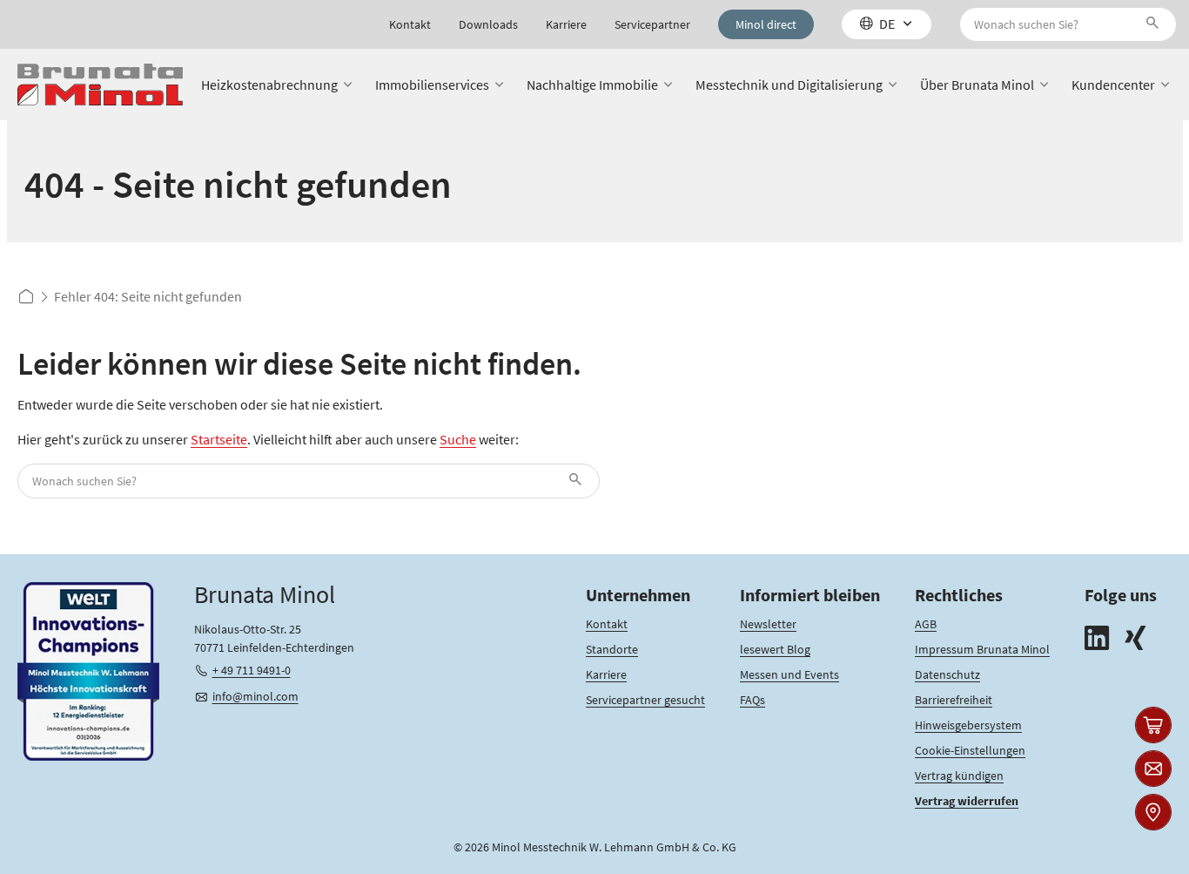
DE (887, 23)
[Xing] (1135, 640)
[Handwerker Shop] (1153, 725)
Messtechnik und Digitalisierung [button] (789, 84)
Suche (458, 439)
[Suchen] (1155, 24)
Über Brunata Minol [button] (977, 84)
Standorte (612, 649)
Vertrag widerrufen (966, 801)
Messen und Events (789, 674)
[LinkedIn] (1097, 640)
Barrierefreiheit (953, 700)
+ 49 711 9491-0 (251, 670)
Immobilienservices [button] (432, 84)
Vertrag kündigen (959, 775)
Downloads (488, 24)
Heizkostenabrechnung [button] (269, 84)
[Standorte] (1153, 812)
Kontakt (410, 24)
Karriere (566, 24)
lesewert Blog (775, 649)
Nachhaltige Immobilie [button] (592, 84)
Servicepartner (652, 24)
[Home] (100, 85)
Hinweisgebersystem (968, 725)
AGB (926, 624)
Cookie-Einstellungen (970, 750)
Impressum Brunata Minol (982, 649)
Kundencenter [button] (1113, 84)
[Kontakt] (1153, 768)
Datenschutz (947, 674)
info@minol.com (255, 696)
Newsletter (768, 624)
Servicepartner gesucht (645, 700)
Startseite (219, 439)
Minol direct (766, 24)
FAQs (752, 700)
